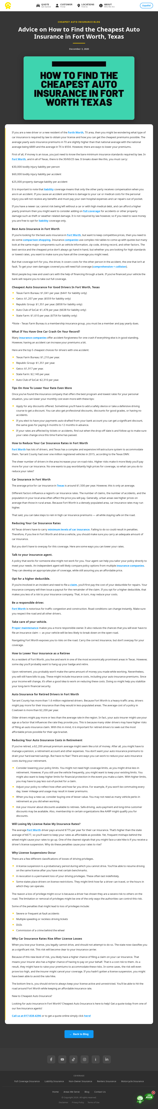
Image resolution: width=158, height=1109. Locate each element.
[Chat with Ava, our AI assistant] (145, 1099)
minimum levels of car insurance (69, 529)
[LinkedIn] (107, 1059)
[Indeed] (96, 1059)
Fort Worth (19, 159)
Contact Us (100, 1091)
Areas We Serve (72, 1091)
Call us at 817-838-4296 (26, 1016)
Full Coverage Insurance (27, 1081)
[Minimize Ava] (153, 1092)
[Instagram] (85, 1059)
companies (71, 240)
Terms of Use (93, 1102)
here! (87, 1016)
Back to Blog (81, 1034)
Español (146, 5)
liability (49, 189)
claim (73, 584)
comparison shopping (37, 240)
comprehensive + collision (109, 266)
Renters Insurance (106, 1081)
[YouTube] (62, 1059)
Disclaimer (63, 1102)
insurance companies (32, 337)
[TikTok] (73, 1059)
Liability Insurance (54, 1081)
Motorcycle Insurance (132, 1081)
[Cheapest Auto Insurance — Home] (8, 5)
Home (55, 1091)
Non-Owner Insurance (80, 1081)
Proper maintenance (25, 628)
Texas (60, 485)
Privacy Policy (78, 1102)
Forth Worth (75, 132)
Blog (87, 1091)
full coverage (91, 211)
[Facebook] (51, 1059)
